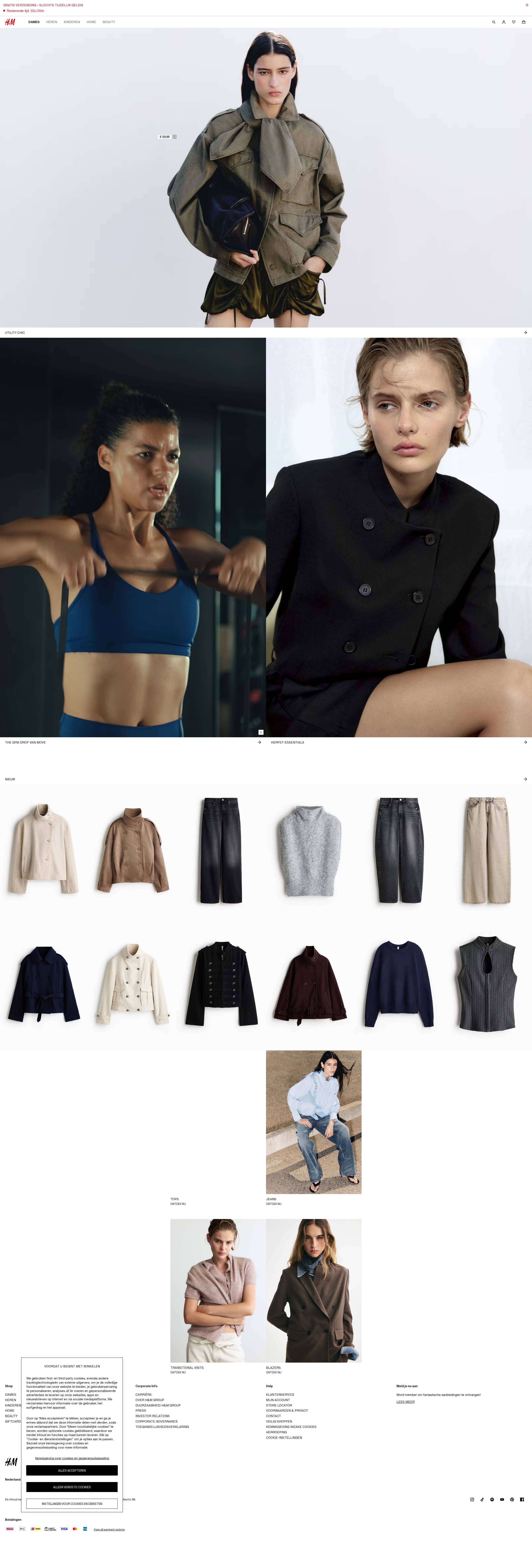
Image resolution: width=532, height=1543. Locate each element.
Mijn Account (278, 1400)
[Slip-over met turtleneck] (310, 850)
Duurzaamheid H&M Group (158, 1405)
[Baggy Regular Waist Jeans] (487, 850)
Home (91, 22)
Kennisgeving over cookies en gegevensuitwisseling (72, 1458)
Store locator (279, 1405)
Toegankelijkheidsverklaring (162, 1427)
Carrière (143, 1394)
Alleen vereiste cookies (72, 1487)
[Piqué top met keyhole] (487, 983)
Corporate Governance (156, 1421)
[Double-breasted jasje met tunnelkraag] (133, 850)
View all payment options (109, 1529)
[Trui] (399, 983)
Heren (51, 22)
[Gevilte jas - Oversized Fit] (310, 983)
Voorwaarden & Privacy (287, 1410)
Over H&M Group (149, 1400)
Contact (273, 1416)
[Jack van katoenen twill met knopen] (221, 983)
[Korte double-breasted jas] (44, 983)
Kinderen (72, 22)
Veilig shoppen (279, 1421)
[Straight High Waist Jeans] (221, 850)
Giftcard (13, 1421)
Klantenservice (280, 1394)
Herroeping (276, 1432)
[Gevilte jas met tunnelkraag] (44, 850)
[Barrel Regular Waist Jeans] (399, 850)
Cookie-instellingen (284, 1437)
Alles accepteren (72, 1470)
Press (140, 1410)
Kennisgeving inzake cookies (291, 1427)
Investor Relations (152, 1416)
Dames (33, 22)
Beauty (109, 22)
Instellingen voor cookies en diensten (72, 1503)
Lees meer (406, 1402)
